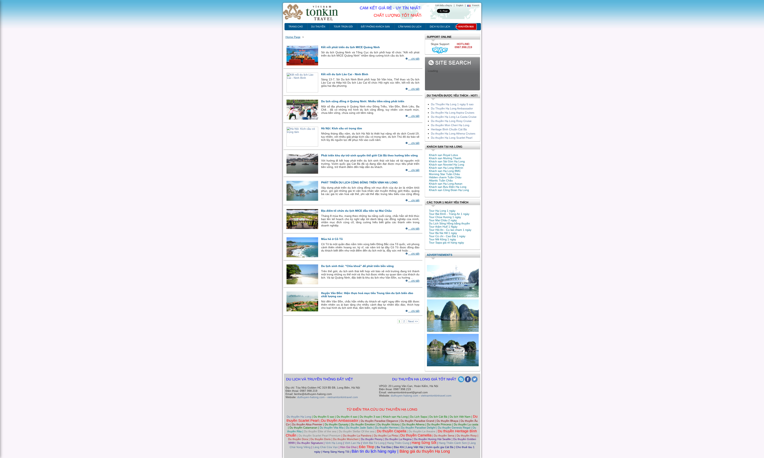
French (475, 5)
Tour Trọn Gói (343, 26)
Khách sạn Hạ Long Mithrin (446, 167)
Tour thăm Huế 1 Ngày (443, 226)
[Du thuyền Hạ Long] (474, 379)
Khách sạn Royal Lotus (443, 155)
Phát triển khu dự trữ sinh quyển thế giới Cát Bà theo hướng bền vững (369, 155)
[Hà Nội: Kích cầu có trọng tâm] (302, 136)
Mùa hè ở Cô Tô (332, 239)
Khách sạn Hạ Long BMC (445, 170)
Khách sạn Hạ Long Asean (445, 183)
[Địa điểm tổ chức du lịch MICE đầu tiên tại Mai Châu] (302, 218)
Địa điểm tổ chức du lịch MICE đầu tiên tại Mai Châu (356, 210)
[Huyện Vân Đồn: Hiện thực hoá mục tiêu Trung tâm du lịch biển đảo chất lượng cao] (302, 301)
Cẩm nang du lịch (409, 26)
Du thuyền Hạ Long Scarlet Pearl (451, 137)
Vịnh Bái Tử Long (374, 442)
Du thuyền (318, 26)
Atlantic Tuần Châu (441, 180)
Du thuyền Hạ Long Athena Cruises (453, 133)
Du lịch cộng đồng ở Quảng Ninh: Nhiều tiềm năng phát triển (362, 101)
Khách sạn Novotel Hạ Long (446, 164)
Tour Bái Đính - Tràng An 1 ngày (449, 213)
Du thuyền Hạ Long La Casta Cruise (454, 116)
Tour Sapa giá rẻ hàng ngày (446, 242)
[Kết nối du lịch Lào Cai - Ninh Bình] (302, 82)
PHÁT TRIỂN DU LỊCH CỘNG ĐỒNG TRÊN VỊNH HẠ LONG (359, 182)
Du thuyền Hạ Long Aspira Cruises (452, 112)
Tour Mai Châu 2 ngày (443, 220)
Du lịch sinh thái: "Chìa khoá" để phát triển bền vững (357, 266)
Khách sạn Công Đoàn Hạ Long (449, 190)
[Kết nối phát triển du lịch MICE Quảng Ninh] (302, 55)
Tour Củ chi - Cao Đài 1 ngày (447, 236)
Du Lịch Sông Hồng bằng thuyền (449, 223)
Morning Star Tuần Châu (444, 174)
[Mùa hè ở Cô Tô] (302, 247)
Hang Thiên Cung (398, 442)
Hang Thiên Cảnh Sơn (453, 442)
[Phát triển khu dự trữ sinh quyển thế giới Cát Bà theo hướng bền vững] (302, 163)
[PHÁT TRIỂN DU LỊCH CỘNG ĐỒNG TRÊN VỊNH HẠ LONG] (302, 190)
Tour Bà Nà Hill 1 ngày (443, 233)
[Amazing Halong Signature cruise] (453, 348)
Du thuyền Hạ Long (299, 416)
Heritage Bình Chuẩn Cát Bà (449, 129)
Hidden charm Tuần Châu (445, 177)
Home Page (293, 37)
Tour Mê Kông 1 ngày (442, 239)
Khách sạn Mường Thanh (445, 158)
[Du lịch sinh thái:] (302, 274)
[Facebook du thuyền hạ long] (467, 379)
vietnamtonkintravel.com (342, 397)
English (459, 5)
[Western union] (453, 314)
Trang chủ (295, 26)
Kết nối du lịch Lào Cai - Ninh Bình (344, 74)
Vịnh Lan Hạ (352, 442)
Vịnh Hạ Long (333, 442)
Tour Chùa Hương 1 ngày (445, 217)
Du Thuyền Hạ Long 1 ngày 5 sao (452, 104)
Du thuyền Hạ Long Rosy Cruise (451, 121)
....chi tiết (413, 58)
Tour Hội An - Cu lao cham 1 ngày (450, 229)
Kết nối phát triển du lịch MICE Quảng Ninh (350, 47)
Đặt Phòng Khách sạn (375, 26)
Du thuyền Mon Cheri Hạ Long (450, 125)
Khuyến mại (466, 26)
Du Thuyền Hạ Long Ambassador (452, 108)
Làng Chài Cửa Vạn (325, 447)
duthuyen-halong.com (311, 397)
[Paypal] (453, 280)
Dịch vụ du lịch (440, 26)
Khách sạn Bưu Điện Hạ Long (447, 186)
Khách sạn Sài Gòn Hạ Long (447, 161)
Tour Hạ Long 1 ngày (442, 210)
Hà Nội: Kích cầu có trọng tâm (341, 128)
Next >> (413, 321)
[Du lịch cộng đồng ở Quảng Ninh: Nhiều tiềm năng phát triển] (302, 109)
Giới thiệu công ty (443, 5)
